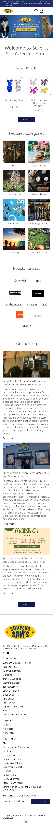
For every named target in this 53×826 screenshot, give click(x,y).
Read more (8, 438)
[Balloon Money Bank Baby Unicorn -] (39, 86)
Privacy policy (10, 755)
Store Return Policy (13, 782)
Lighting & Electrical (13, 706)
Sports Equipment (39, 252)
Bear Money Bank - (14, 101)
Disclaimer (8, 751)
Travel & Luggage (12, 678)
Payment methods (12, 759)
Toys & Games (39, 165)
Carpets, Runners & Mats (16, 714)
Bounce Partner (11, 778)
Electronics (14, 223)
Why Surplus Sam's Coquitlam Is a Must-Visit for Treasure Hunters (24, 382)
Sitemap (7, 770)
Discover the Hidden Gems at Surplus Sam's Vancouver (26, 474)
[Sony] (38, 293)
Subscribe (40, 801)
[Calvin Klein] (20, 280)
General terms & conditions (17, 747)
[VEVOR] (19, 315)
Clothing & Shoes (39, 223)
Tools (14, 165)
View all (26, 119)
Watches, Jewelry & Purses (17, 662)
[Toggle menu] (47, 11)
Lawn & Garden (14, 194)
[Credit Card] (26, 821)
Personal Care (39, 194)
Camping (14, 252)
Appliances (8, 698)
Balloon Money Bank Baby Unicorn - (39, 103)
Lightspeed (8, 817)
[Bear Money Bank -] (14, 86)
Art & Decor (9, 702)
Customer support (12, 767)
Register (7, 724)
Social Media (9, 774)
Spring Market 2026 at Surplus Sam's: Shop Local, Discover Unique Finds (25, 560)
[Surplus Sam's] (8, 11)
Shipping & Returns (12, 763)
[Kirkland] (15, 293)
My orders (8, 728)
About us (7, 743)
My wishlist (8, 732)
